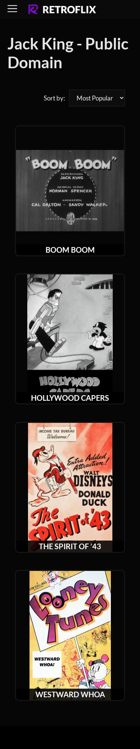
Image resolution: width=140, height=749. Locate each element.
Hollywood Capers (70, 397)
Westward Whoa (70, 694)
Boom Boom (70, 249)
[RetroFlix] (62, 10)
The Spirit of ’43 (70, 546)
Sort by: (54, 98)
